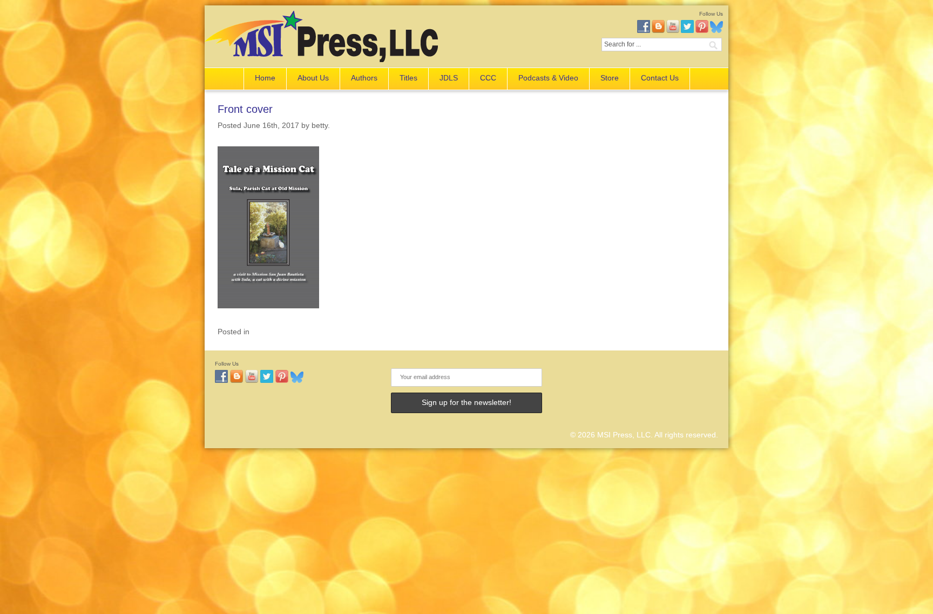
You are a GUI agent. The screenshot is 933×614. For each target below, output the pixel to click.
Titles (408, 77)
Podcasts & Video (548, 77)
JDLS (449, 77)
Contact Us (660, 77)
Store (609, 77)
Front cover (245, 109)
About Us (313, 77)
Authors (364, 77)
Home (265, 77)
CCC (488, 77)
